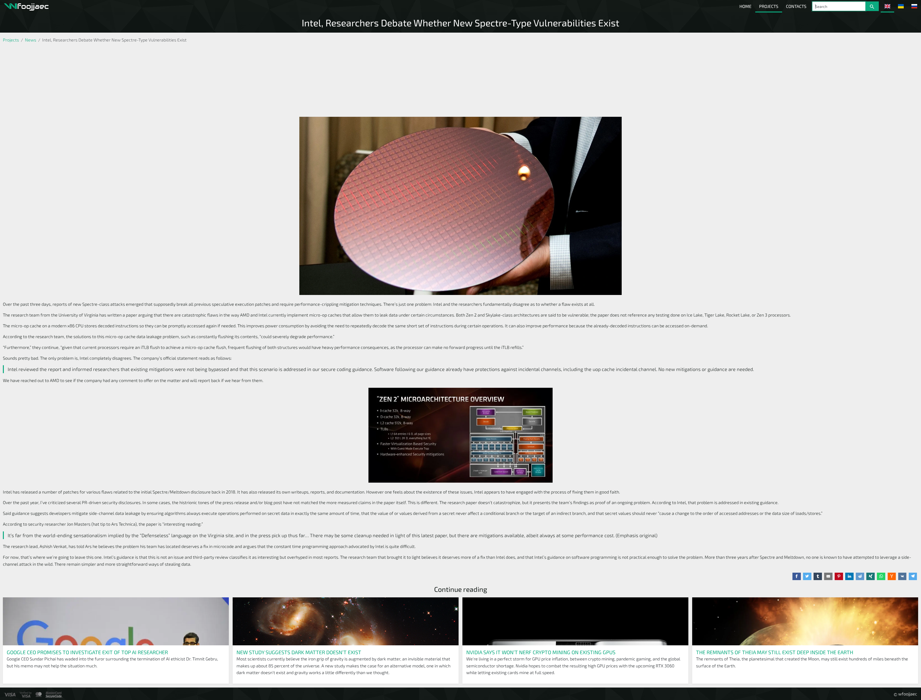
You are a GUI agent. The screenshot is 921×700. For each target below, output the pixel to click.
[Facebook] (796, 576)
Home (745, 6)
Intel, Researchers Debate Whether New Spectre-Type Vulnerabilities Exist (460, 22)
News (30, 39)
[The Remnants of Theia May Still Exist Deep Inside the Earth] (805, 621)
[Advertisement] (460, 80)
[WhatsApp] (881, 576)
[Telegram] (913, 576)
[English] (887, 6)
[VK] (902, 576)
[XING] (870, 576)
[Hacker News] (892, 576)
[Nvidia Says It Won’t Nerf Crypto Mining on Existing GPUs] (575, 621)
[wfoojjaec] (26, 6)
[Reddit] (860, 576)
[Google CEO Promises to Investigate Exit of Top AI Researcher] (116, 621)
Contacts (796, 6)
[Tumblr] (818, 576)
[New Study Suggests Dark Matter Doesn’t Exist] (346, 621)
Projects (768, 6)
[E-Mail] (828, 576)
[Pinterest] (839, 576)
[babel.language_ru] (914, 6)
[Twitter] (807, 576)
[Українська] (901, 6)
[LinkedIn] (849, 576)
